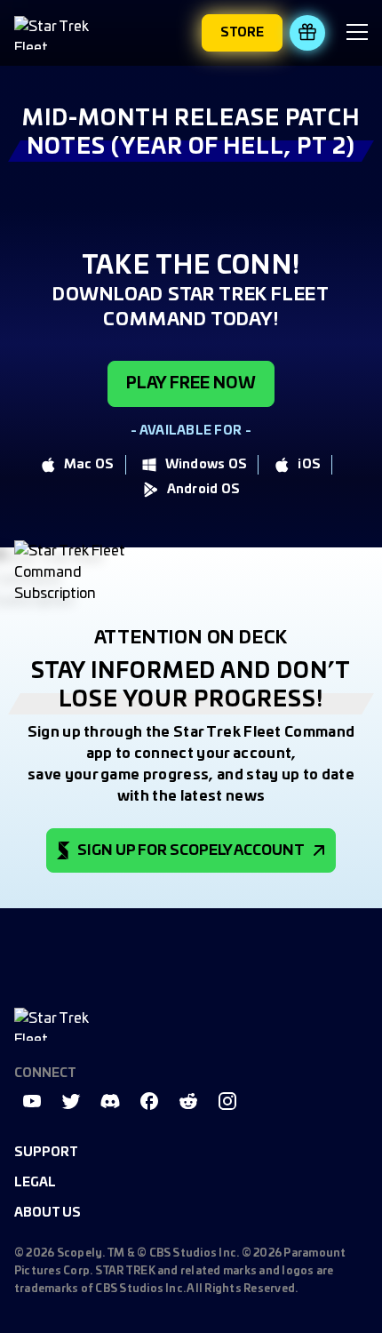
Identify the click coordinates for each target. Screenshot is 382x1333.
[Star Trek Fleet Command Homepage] (58, 1024)
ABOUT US (47, 1213)
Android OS (204, 489)
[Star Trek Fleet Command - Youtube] (32, 1101)
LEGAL (35, 1183)
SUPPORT (46, 1152)
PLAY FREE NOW (191, 384)
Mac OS (89, 465)
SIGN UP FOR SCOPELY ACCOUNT (191, 850)
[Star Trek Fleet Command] (58, 32)
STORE (242, 33)
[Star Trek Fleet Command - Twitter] (71, 1101)
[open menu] (357, 34)
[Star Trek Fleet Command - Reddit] (188, 1101)
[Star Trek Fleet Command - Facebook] (149, 1101)
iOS (309, 465)
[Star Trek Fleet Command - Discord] (110, 1101)
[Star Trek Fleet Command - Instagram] (227, 1101)
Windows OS (206, 465)
